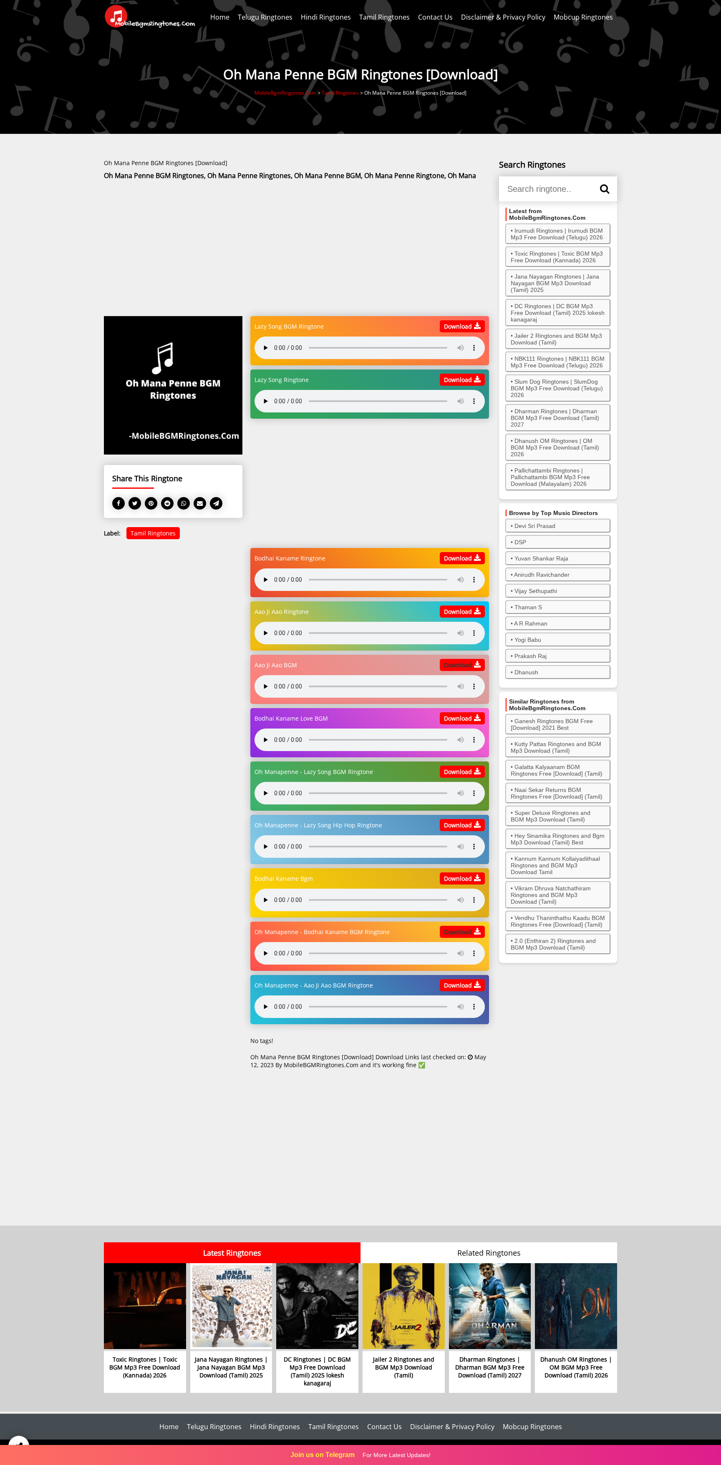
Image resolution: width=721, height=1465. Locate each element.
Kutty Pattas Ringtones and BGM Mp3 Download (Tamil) (556, 747)
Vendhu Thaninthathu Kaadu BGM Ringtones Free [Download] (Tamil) (558, 921)
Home (219, 17)
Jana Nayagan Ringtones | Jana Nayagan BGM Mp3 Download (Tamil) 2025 (555, 283)
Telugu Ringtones (265, 17)
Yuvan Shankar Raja (541, 558)
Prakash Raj (530, 656)
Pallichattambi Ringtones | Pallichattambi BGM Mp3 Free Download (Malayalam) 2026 (550, 477)
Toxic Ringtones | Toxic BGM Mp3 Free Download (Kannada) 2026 (557, 257)
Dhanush (526, 672)
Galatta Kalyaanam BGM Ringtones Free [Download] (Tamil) (557, 770)
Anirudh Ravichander (542, 574)
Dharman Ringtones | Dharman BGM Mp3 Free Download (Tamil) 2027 (555, 418)
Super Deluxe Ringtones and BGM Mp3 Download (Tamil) (550, 816)
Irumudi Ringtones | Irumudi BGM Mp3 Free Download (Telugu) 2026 (557, 234)
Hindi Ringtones (326, 17)
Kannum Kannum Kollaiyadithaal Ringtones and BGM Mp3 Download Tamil (555, 865)
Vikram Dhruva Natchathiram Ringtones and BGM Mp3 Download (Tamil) (551, 895)
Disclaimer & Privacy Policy (503, 17)
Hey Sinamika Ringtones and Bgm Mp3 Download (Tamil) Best (558, 839)
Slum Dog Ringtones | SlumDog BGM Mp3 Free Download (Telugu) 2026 (557, 388)
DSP (520, 542)
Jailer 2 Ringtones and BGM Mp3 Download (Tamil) (556, 339)
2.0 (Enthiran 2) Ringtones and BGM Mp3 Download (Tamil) (553, 944)
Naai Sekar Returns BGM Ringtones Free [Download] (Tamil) (557, 793)
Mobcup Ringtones (583, 17)
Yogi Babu (527, 639)
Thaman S (528, 607)
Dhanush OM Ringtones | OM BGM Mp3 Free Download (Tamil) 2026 (555, 447)
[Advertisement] (296, 248)
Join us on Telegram (322, 1454)
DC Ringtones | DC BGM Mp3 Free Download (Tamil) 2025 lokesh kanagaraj (558, 313)
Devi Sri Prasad (534, 526)
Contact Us (435, 17)
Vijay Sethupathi (535, 591)
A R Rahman (530, 623)
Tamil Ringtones (384, 17)
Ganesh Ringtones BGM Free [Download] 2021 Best (552, 724)
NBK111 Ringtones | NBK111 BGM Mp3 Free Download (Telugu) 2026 (558, 362)
